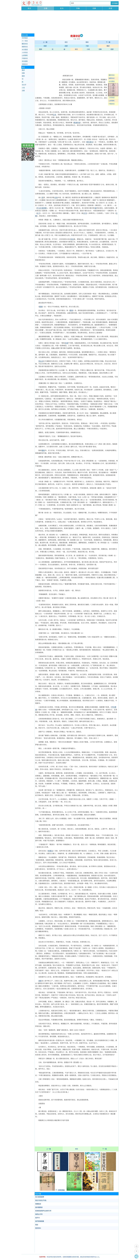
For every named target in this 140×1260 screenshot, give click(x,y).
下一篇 (108, 42)
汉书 (85, 213)
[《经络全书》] (90, 1190)
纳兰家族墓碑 (39, 1197)
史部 (66, 46)
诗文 (29, 8)
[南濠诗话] (113, 95)
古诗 (56, 197)
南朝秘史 (38, 1204)
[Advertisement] (70, 22)
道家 (40, 981)
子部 (87, 46)
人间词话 (111, 97)
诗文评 (24, 85)
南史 (36, 1225)
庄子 (38, 213)
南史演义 (38, 1228)
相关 (87, 42)
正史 (54, 115)
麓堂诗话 (111, 75)
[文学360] (31, 3)
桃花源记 (90, 142)
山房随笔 (111, 101)
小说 (88, 49)
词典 (94, 8)
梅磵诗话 (111, 78)
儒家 (43, 450)
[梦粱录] (45, 1170)
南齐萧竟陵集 (39, 1221)
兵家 (66, 343)
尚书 (77, 500)
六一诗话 (25, 41)
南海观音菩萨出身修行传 (43, 1211)
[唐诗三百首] (92, 1170)
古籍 (45, 8)
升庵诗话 (111, 104)
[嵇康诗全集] (61, 1170)
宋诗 (72, 239)
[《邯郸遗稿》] (60, 1190)
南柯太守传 (39, 1214)
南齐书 (37, 1218)
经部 (45, 46)
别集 (23, 73)
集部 (108, 46)
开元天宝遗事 (42, 208)
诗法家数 (25, 61)
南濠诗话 (77, 122)
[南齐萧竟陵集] (108, 1170)
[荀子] (77, 1170)
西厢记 (50, 851)
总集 (100, 49)
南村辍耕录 (39, 1207)
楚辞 (40, 49)
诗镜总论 (25, 64)
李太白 (40, 361)
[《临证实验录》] (74, 1190)
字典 (78, 8)
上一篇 (45, 42)
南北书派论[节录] (40, 1200)
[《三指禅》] (106, 1190)
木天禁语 (111, 81)
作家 (110, 8)
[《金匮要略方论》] (47, 1190)
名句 (62, 8)
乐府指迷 (25, 38)
